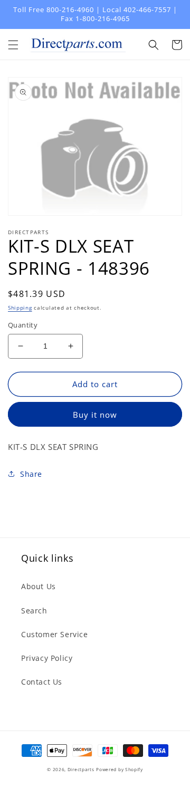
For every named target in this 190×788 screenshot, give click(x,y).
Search (34, 611)
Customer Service (54, 634)
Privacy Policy (46, 658)
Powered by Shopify (119, 769)
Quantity (22, 325)
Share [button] (31, 474)
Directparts (81, 769)
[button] (13, 44)
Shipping (20, 307)
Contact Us (41, 682)
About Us (38, 586)
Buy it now (95, 414)
